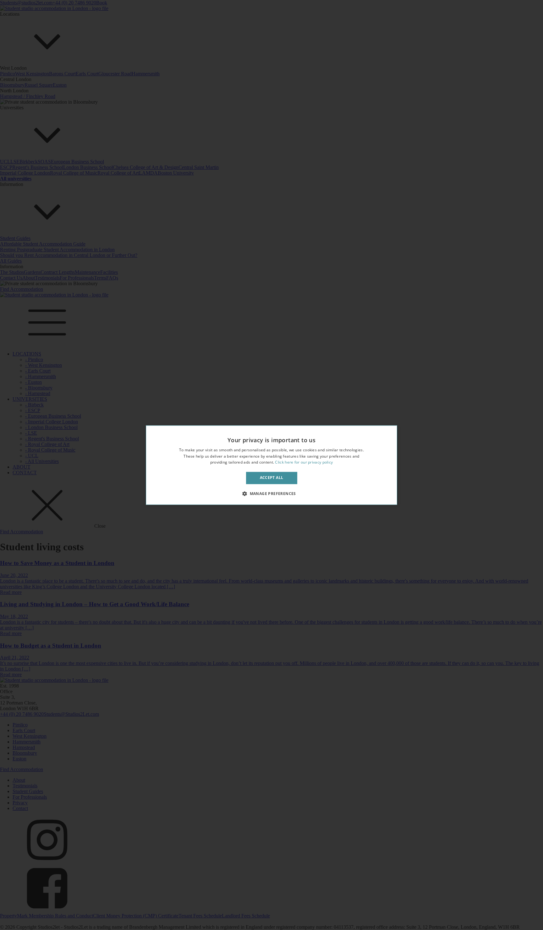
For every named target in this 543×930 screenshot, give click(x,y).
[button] (271, 493)
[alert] (271, 465)
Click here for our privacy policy (304, 462)
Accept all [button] (271, 478)
